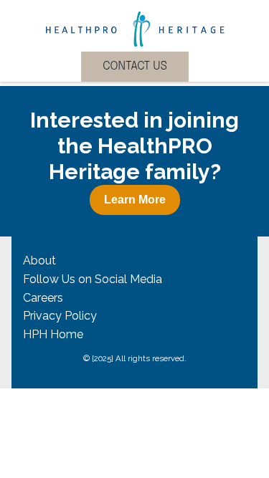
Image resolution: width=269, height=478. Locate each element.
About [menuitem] (39, 260)
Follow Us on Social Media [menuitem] (92, 279)
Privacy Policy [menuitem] (60, 315)
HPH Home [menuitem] (53, 334)
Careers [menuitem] (43, 298)
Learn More (135, 199)
